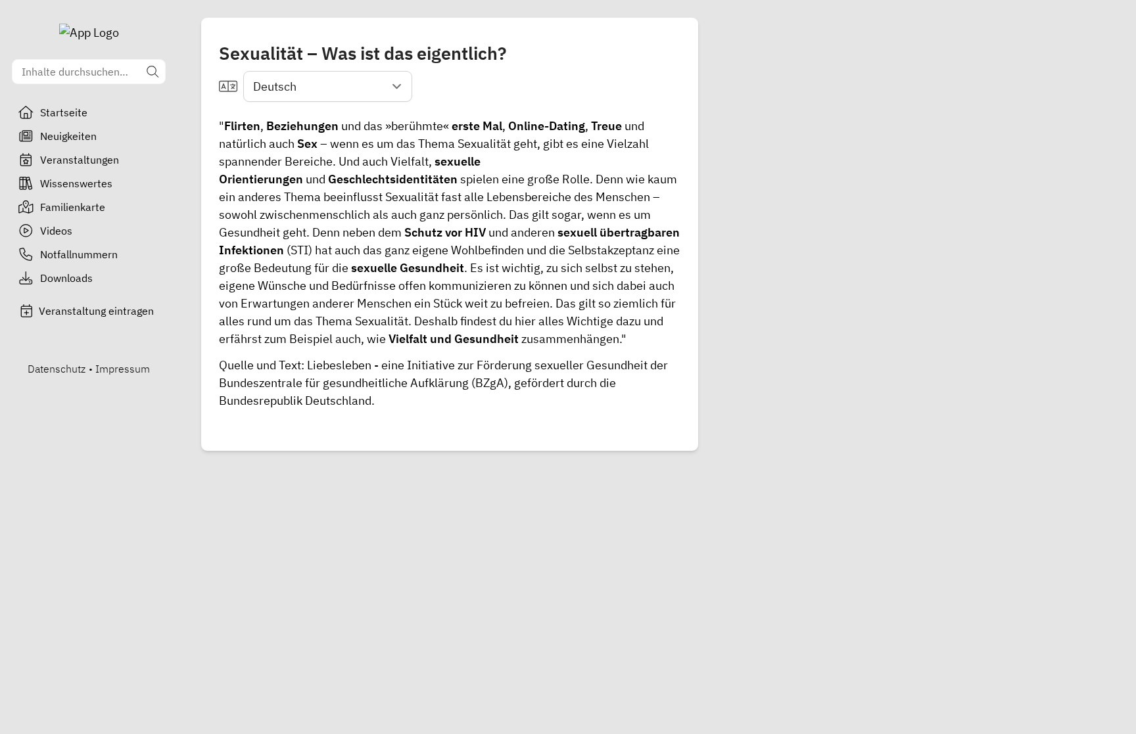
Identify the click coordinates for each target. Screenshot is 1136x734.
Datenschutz (56, 368)
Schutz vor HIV (445, 232)
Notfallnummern (79, 254)
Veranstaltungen (79, 159)
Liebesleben (339, 365)
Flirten (242, 125)
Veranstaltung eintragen (96, 310)
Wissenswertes (76, 183)
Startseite (63, 112)
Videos (56, 230)
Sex (307, 143)
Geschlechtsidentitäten (393, 179)
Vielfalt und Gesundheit (454, 338)
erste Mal (477, 125)
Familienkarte (72, 207)
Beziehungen (302, 125)
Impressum (122, 368)
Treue (606, 125)
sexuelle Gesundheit (407, 267)
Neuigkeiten (68, 136)
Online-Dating (546, 125)
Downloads (66, 278)
